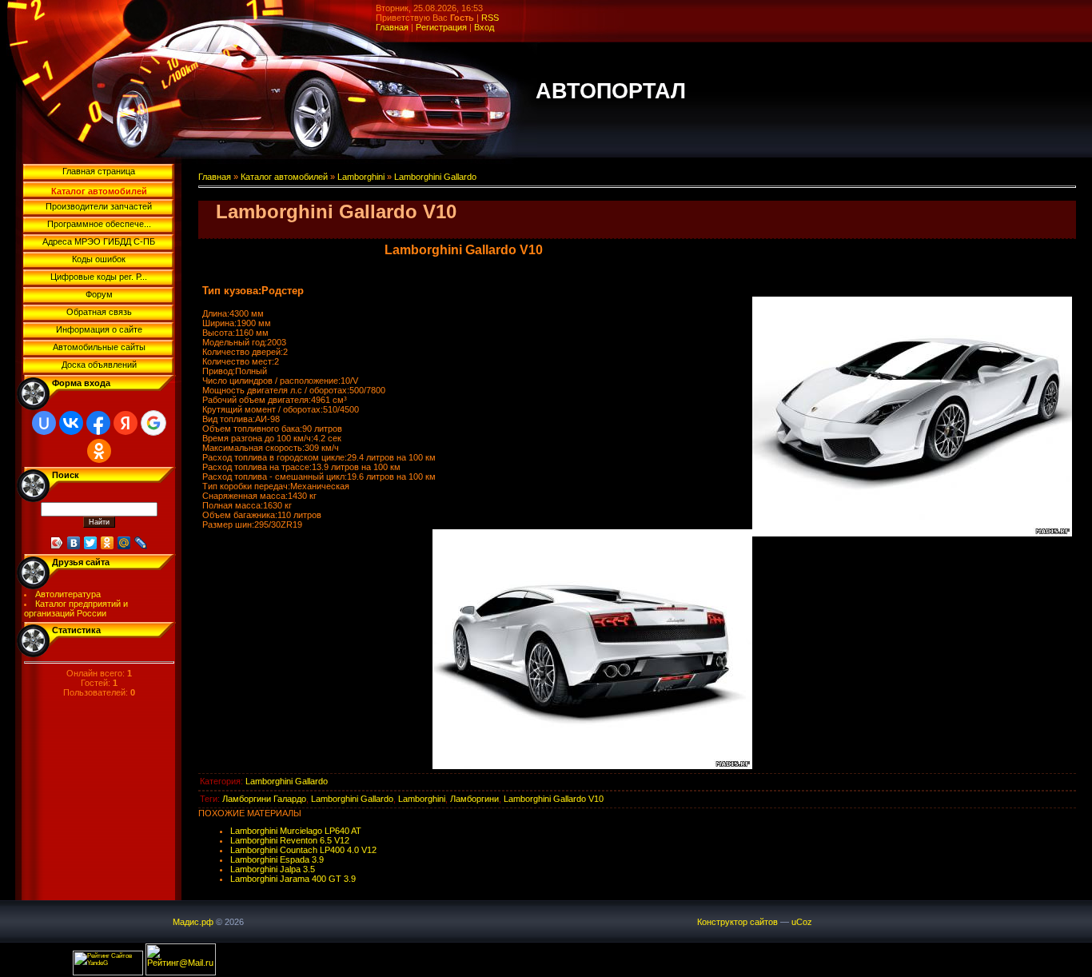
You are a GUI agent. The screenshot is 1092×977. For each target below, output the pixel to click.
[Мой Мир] (124, 542)
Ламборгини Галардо (264, 799)
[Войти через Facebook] (98, 423)
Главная (392, 27)
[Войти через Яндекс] (125, 423)
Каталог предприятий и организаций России (76, 608)
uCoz (801, 922)
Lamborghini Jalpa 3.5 (272, 869)
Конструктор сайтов (737, 922)
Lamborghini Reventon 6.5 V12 (289, 840)
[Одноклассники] (107, 542)
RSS (490, 17)
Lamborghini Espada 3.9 (277, 859)
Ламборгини (474, 799)
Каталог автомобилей (284, 176)
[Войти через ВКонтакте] (71, 423)
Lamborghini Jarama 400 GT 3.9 (293, 878)
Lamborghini (361, 176)
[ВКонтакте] (74, 542)
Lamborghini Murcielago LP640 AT (295, 830)
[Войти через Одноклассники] (99, 451)
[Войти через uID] (44, 423)
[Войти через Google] (153, 423)
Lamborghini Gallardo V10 (554, 799)
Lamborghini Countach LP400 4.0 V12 (303, 850)
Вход (484, 27)
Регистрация (441, 27)
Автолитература (68, 594)
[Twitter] (90, 542)
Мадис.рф (193, 922)
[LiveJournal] (141, 542)
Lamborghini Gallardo (435, 176)
